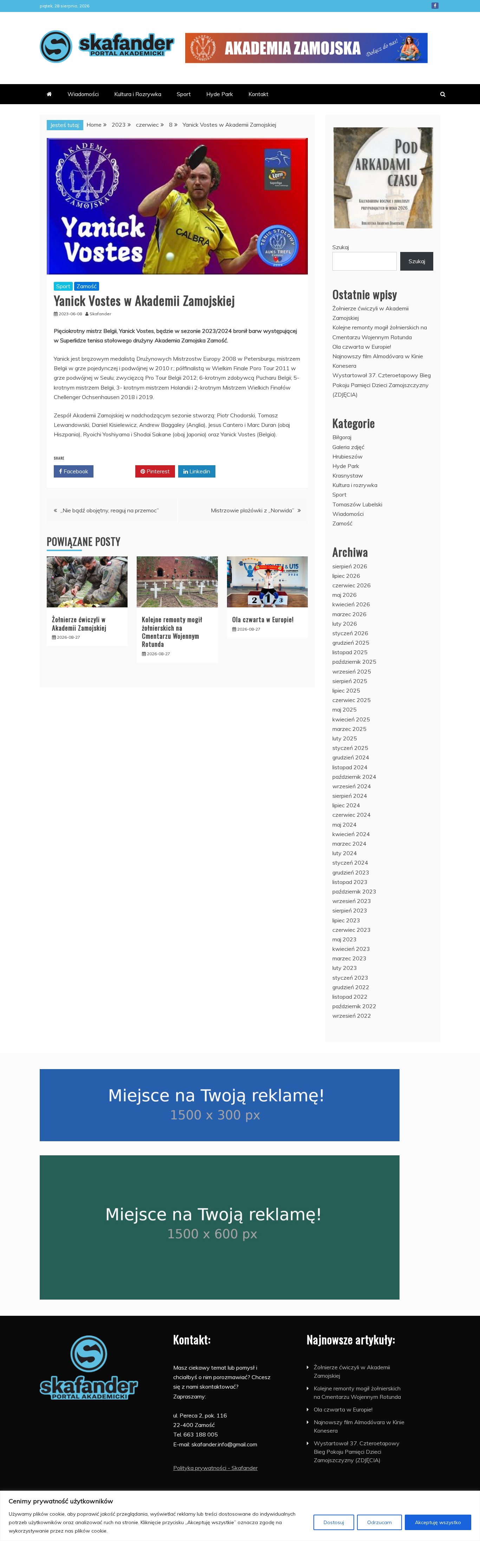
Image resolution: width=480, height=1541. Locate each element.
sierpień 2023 (349, 910)
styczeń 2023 (350, 977)
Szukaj (340, 247)
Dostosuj (334, 1522)
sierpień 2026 (349, 566)
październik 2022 (354, 1006)
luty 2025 (344, 738)
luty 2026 (344, 623)
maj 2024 (344, 824)
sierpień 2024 (349, 795)
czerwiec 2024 (351, 814)
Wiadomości (83, 93)
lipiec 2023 (346, 920)
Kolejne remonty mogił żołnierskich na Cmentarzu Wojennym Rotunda (172, 632)
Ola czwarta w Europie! (263, 619)
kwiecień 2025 (351, 719)
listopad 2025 (350, 652)
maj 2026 (344, 594)
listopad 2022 (350, 996)
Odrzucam (379, 1522)
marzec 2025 (349, 728)
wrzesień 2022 (351, 1015)
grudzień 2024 (350, 757)
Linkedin (199, 471)
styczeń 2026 (350, 633)
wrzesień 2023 (351, 900)
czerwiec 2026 (351, 585)
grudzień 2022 (350, 987)
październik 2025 (354, 661)
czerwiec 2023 (351, 929)
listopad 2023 (350, 881)
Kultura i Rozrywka (137, 93)
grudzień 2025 (350, 642)
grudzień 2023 (350, 872)
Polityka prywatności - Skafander (215, 1467)
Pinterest (157, 471)
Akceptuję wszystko (438, 1522)
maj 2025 (344, 709)
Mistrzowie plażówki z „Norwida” (252, 510)
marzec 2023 (349, 958)
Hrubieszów (347, 456)
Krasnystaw (347, 475)
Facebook (435, 5)
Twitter (117, 471)
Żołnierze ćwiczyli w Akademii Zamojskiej (79, 623)
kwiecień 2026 (351, 604)
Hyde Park (219, 93)
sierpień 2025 (349, 680)
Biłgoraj (341, 437)
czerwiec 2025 (351, 699)
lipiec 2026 (346, 575)
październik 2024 (354, 776)
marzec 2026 (349, 614)
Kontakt (258, 93)
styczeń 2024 (350, 862)
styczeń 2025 (350, 747)
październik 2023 (354, 891)
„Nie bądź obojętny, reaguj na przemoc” (109, 510)
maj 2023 (344, 939)
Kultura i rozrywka (354, 484)
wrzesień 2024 (351, 786)
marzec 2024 (349, 843)
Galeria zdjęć (348, 446)
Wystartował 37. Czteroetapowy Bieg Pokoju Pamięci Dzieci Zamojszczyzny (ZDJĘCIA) (381, 385)
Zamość (87, 286)
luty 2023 (344, 967)
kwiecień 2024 (351, 834)
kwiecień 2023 (351, 948)
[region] (240, 1516)
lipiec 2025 (346, 690)
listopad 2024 (350, 767)
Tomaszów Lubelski (357, 504)
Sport (184, 93)
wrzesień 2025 (351, 671)
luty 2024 (344, 853)
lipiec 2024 (346, 805)
